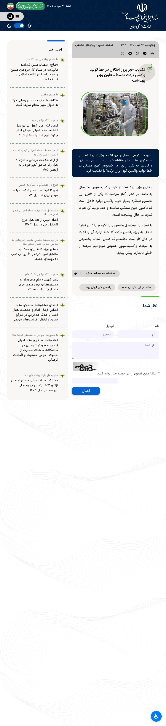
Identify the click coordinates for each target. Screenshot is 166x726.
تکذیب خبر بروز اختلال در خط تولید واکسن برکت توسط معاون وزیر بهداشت (117, 75)
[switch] (19, 25)
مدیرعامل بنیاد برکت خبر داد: (41, 375)
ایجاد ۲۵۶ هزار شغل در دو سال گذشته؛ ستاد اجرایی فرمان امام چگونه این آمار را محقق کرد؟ (37, 130)
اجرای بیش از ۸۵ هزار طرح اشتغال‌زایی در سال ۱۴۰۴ (40, 222)
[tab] (56, 50)
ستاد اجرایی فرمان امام (136, 287)
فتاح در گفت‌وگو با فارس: (43, 120)
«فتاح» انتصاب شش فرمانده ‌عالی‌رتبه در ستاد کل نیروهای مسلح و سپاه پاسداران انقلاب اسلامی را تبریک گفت (34, 72)
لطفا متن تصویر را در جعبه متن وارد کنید (128, 373)
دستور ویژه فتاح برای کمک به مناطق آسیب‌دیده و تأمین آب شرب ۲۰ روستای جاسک (34, 254)
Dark (9, 26)
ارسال (86, 390)
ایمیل (109, 326)
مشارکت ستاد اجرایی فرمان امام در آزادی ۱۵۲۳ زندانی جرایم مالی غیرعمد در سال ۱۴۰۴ (34, 385)
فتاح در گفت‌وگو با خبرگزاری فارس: (38, 185)
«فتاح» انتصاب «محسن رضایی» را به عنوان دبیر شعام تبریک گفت (35, 103)
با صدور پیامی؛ (49, 95)
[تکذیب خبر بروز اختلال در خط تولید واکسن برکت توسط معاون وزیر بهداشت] (115, 114)
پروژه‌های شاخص (85, 45)
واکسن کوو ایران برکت (97, 287)
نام (157, 326)
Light (29, 26)
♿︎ (156, 716)
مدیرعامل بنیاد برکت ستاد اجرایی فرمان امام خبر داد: (35, 213)
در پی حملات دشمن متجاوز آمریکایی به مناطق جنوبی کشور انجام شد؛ (35, 242)
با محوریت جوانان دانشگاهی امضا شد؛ (35, 335)
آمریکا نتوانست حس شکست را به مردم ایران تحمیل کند (35, 193)
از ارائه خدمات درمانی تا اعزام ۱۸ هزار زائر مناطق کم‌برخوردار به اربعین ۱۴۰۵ (36, 165)
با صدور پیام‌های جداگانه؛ (43, 59)
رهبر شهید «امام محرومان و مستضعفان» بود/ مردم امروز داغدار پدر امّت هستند (38, 284)
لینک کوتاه (75, 273)
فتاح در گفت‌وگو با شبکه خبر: (41, 274)
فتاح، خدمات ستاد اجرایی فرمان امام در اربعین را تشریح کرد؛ (34, 153)
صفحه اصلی (105, 45)
